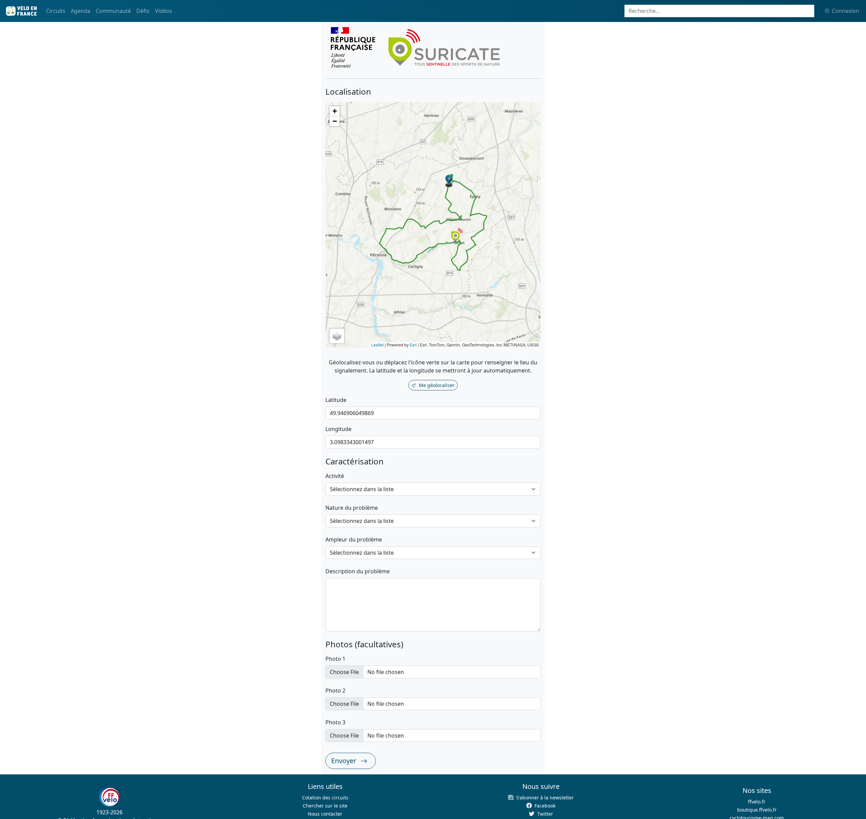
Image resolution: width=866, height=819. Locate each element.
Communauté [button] (113, 11)
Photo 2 (335, 690)
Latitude (335, 400)
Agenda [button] (80, 11)
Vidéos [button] (163, 11)
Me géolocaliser (437, 385)
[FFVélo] (109, 796)
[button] (449, 180)
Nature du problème (351, 507)
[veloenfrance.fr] (21, 11)
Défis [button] (143, 11)
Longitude (338, 429)
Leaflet (377, 344)
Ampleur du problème (353, 539)
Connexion (845, 11)
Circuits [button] (55, 11)
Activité (334, 476)
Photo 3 (335, 722)
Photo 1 (335, 659)
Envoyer (344, 760)
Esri (413, 344)
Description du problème (357, 571)
